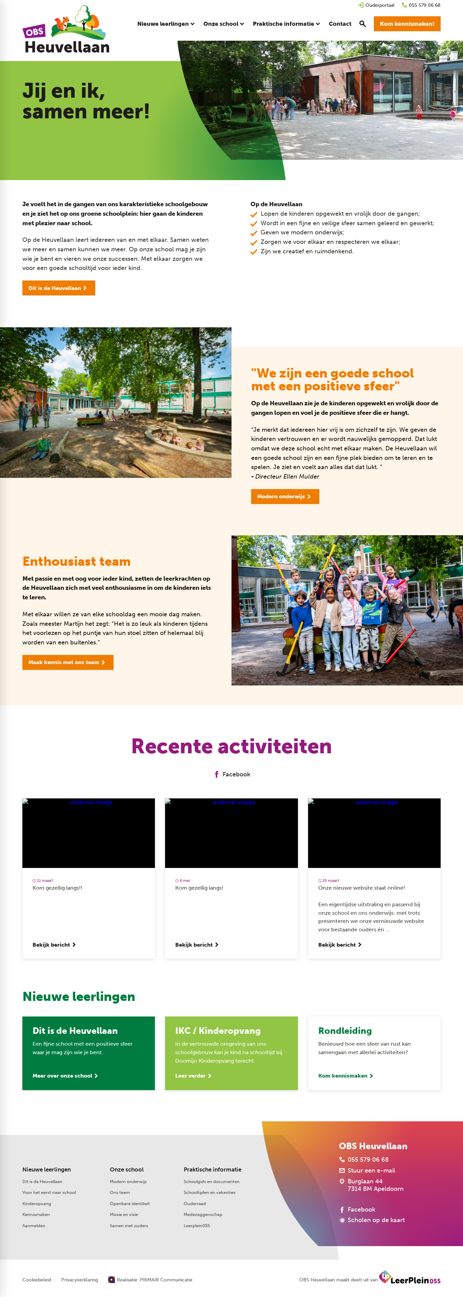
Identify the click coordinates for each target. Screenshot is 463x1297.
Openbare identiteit (130, 1203)
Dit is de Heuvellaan (42, 1181)
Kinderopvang (36, 1203)
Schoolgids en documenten (212, 1181)
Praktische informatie (212, 1169)
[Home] (65, 29)
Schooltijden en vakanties (210, 1192)
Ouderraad (195, 1203)
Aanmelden (33, 1225)
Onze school (127, 1169)
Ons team (120, 1192)
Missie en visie (124, 1214)
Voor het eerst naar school (49, 1192)
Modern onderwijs (128, 1181)
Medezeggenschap (203, 1214)
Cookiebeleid (36, 1280)
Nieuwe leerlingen (46, 1169)
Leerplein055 (197, 1225)
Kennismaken (36, 1214)
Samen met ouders (129, 1225)
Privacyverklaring (79, 1280)
